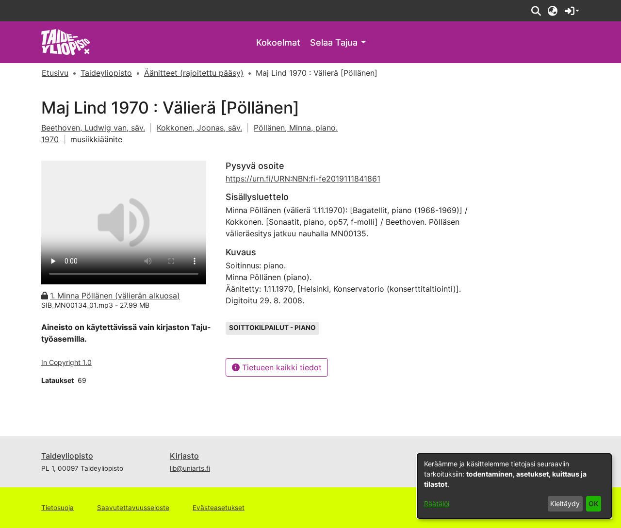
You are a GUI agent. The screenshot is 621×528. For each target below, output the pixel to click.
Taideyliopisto (67, 456)
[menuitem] (337, 42)
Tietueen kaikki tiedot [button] (281, 367)
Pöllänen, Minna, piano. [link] (296, 127)
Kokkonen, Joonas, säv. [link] (199, 127)
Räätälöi (436, 503)
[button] (536, 10)
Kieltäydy (565, 503)
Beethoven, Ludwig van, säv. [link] (93, 127)
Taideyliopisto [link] (106, 73)
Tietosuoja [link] (57, 508)
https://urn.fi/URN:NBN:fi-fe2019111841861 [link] (303, 178)
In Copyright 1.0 (66, 362)
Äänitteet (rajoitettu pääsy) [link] (194, 73)
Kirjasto (184, 456)
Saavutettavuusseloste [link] (133, 508)
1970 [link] (50, 139)
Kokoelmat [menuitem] (278, 42)
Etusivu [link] (55, 73)
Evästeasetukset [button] (219, 508)
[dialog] (514, 486)
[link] (65, 41)
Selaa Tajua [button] (334, 42)
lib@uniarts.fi (190, 468)
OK (593, 503)
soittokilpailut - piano (272, 327)
